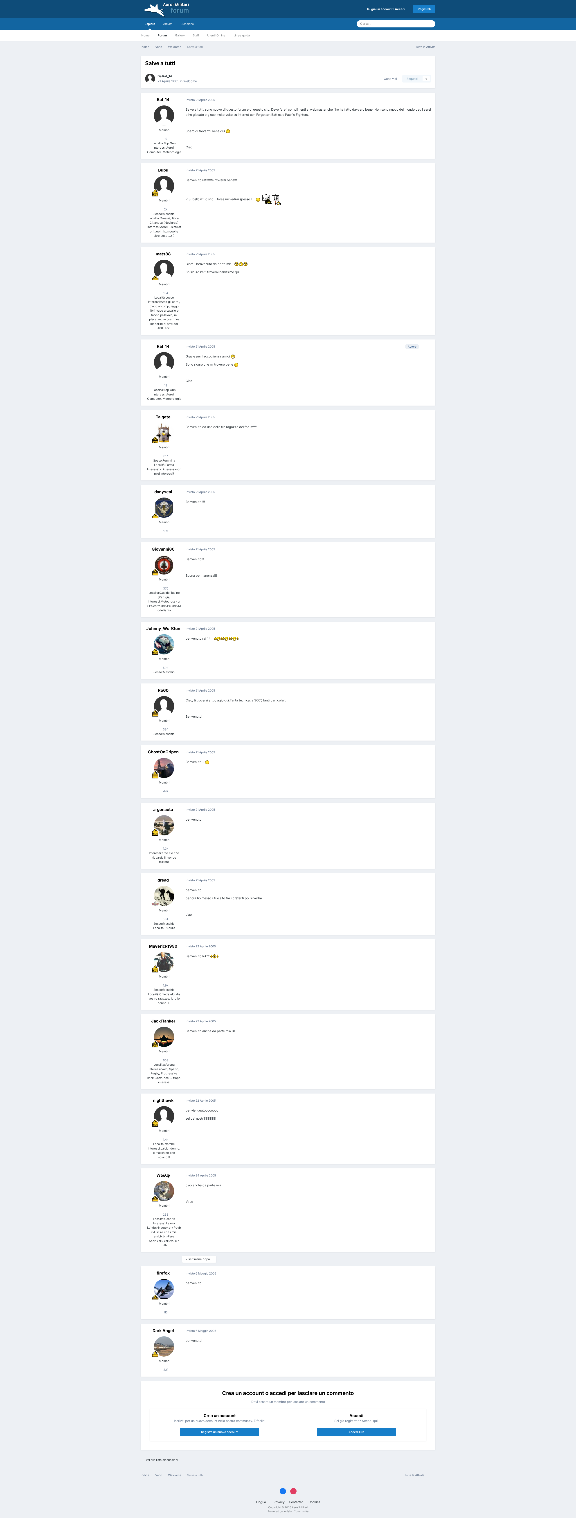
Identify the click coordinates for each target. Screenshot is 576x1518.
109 (165, 531)
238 (165, 1214)
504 (165, 668)
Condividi (389, 78)
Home (145, 35)
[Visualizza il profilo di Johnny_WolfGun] (164, 644)
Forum (162, 35)
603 (165, 1060)
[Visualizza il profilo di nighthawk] (164, 1116)
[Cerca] (430, 23)
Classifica (187, 24)
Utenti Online (216, 35)
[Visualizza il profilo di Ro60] (164, 706)
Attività (167, 24)
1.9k (165, 985)
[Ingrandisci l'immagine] (228, 131)
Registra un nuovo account (219, 1432)
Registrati (424, 9)
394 (165, 729)
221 (165, 1369)
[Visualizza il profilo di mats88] (164, 270)
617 (165, 456)
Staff (196, 35)
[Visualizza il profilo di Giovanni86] (164, 565)
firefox (163, 1273)
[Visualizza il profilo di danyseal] (164, 508)
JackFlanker (163, 1021)
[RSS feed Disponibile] (431, 1475)
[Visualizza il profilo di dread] (164, 896)
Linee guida (242, 35)
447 (165, 791)
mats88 (163, 254)
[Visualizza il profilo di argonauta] (164, 825)
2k (165, 209)
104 (165, 293)
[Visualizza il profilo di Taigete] (164, 433)
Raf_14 (167, 76)
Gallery (180, 35)
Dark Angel (163, 1330)
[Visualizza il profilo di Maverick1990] (164, 962)
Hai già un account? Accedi (386, 9)
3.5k (165, 919)
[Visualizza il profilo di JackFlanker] (164, 1037)
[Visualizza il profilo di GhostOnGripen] (164, 768)
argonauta (163, 809)
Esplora (150, 24)
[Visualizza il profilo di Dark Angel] (164, 1346)
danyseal (163, 491)
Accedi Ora (356, 1432)
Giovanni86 (163, 549)
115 (165, 1312)
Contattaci (296, 1502)
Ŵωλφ (163, 1175)
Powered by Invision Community (288, 1511)
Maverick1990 (163, 946)
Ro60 (163, 690)
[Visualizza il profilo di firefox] (164, 1289)
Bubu (163, 170)
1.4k (165, 1139)
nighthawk (163, 1100)
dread (163, 880)
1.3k (165, 848)
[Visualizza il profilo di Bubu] (164, 186)
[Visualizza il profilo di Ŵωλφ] (164, 1191)
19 (165, 139)
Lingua (261, 1502)
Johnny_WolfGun (163, 628)
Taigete (163, 417)
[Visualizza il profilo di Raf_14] (150, 79)
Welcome (190, 81)
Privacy (279, 1502)
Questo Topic (411, 23)
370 (165, 588)
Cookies (314, 1502)
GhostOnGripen (163, 752)
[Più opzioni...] (427, 100)
